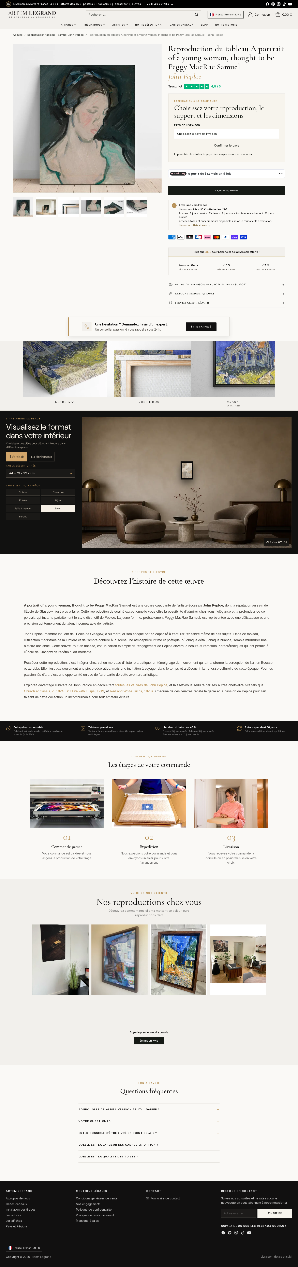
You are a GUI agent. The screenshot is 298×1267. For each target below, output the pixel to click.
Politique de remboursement (95, 1215)
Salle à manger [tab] (23, 508)
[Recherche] (196, 14)
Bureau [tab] (23, 516)
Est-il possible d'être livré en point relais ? (149, 1133)
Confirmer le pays (226, 145)
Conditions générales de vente (97, 1198)
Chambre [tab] (58, 492)
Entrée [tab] (23, 500)
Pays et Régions (17, 1226)
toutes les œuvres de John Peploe (141, 685)
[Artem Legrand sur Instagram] (279, 4)
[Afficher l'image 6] (136, 207)
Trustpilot (175, 86)
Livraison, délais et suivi (276, 1256)
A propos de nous (18, 1198)
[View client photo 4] (238, 959)
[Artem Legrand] (32, 14)
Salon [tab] (58, 508)
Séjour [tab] (58, 500)
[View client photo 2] (119, 959)
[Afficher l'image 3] (68, 207)
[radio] (16, 456)
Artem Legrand (41, 1256)
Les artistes (13, 1215)
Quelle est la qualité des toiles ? (149, 1156)
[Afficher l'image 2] (46, 207)
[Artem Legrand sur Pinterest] (273, 4)
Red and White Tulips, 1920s (131, 691)
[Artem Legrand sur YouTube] (290, 4)
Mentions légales (87, 1220)
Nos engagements (88, 1204)
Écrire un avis (149, 1040)
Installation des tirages (20, 1209)
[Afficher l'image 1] (23, 207)
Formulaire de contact (165, 1198)
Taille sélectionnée (21, 465)
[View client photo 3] (178, 959)
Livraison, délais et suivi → (194, 225)
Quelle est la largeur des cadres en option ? (149, 1145)
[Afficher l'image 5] (114, 207)
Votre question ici (149, 1121)
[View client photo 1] (60, 959)
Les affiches (14, 1220)
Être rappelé (201, 326)
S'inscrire (275, 1213)
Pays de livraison (187, 125)
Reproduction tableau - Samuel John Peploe (55, 35)
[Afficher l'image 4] (91, 207)
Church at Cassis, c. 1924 (43, 691)
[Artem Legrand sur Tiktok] (284, 4)
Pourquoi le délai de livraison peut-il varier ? (149, 1109)
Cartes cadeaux (16, 1204)
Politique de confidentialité (94, 1209)
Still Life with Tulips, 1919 (84, 691)
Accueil (18, 35)
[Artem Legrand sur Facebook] (267, 4)
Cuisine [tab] (23, 492)
